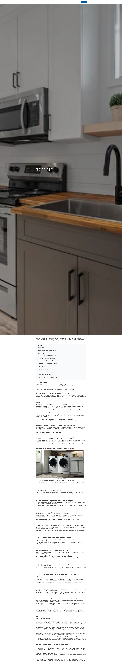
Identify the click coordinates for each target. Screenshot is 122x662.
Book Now (84, 1)
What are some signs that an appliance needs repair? (48, 369)
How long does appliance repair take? (45, 374)
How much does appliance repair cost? (45, 372)
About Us (74, 1)
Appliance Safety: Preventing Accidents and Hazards (47, 361)
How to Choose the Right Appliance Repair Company (47, 356)
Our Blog (61, 1)
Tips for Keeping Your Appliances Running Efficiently (47, 360)
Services (52, 1)
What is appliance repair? (43, 366)
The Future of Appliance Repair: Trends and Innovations (47, 363)
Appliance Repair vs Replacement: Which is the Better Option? (48, 358)
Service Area (57, 1)
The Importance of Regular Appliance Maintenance (47, 352)
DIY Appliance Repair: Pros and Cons (44, 353)
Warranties (70, 1)
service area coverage (47, 612)
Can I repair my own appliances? (44, 371)
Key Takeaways (41, 347)
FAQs (39, 364)
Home (49, 1)
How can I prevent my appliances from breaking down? (48, 377)
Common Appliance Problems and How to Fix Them (47, 350)
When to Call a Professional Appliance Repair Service (47, 355)
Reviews (65, 1)
